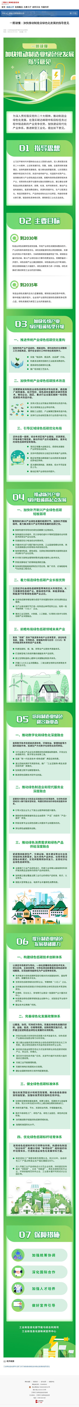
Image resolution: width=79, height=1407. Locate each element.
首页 (3, 7)
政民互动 (36, 7)
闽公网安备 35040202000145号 (41, 1387)
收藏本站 (51, 1381)
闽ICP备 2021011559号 (39, 1390)
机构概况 (19, 7)
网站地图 (27, 1381)
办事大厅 (27, 7)
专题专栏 (45, 7)
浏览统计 (35, 1381)
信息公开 (10, 7)
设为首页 (43, 1381)
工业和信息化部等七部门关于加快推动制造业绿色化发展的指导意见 (26, 1366)
